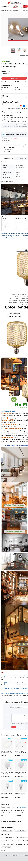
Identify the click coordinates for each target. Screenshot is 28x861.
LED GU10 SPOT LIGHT (6, 810)
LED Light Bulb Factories (20, 837)
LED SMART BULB (18, 815)
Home (2, 10)
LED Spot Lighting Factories (9, 840)
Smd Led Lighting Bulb (23, 840)
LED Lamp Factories (7, 837)
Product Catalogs (22, 807)
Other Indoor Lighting (7, 830)
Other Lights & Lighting (20, 830)
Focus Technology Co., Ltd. (18, 855)
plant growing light (5, 812)
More (2, 850)
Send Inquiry (14, 78)
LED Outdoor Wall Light (20, 810)
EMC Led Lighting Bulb (8, 844)
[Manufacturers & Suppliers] (14, 2)
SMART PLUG (4, 815)
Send (14, 727)
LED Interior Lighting (17, 10)
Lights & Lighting (8, 10)
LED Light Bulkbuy (7, 847)
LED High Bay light (19, 812)
